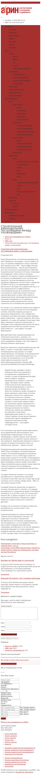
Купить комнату (17, 122)
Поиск (3, 718)
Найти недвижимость (11, 98)
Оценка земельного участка (15, 762)
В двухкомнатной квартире (25, 125)
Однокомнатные (21, 110)
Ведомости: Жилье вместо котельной (17, 560)
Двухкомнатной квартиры (24, 146)
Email (3, 627)
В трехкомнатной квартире (25, 128)
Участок (15, 65)
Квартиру (15, 56)
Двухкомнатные (21, 113)
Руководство (13, 32)
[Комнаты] (10, 687)
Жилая (11, 101)
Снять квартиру (11, 734)
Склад (18, 176)
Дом (14, 62)
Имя (2, 623)
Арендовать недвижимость (17, 89)
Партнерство (12, 47)
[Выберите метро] (10, 700)
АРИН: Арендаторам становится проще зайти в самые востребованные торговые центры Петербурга (20, 550)
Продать (11, 53)
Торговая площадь (22, 164)
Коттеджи (16, 203)
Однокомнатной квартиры (24, 143)
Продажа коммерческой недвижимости (20, 748)
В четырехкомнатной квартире (26, 131)
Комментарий (6, 606)
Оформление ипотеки (15, 92)
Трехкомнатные (21, 116)
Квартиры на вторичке (14, 754)
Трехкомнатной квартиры (24, 149)
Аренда (15, 179)
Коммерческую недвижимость (21, 68)
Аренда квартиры (18, 137)
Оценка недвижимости (15, 95)
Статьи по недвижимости (14, 650)
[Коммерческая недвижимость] (10, 689)
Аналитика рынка (10, 212)
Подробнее (5, 574)
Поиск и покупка (13, 71)
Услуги (6, 50)
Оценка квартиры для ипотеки (17, 760)
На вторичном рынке (19, 74)
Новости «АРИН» (11, 646)
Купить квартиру (17, 104)
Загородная (12, 200)
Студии (19, 107)
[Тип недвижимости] (10, 684)
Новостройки (13, 197)
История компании (14, 35)
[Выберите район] (10, 693)
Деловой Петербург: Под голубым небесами (20, 578)
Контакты (7, 221)
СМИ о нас (8, 648)
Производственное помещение (26, 191)
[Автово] (10, 703)
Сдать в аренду (13, 86)
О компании (8, 26)
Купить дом (9, 740)
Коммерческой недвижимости (21, 80)
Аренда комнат (17, 152)
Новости (11, 38)
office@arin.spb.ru (12, 3)
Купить (15, 158)
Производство (21, 173)
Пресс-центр (12, 41)
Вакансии (11, 44)
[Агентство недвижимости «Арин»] (16, 14)
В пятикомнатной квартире (25, 134)
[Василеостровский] (10, 696)
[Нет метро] (10, 702)
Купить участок (11, 742)
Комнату (15, 59)
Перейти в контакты (9, 664)
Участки (15, 206)
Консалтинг (12, 218)
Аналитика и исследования (16, 215)
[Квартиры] (10, 685)
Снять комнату (10, 738)
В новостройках (17, 83)
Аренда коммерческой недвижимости (19, 750)
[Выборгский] (10, 698)
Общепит (19, 167)
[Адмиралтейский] (10, 695)
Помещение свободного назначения (27, 161)
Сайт (2, 630)
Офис (18, 170)
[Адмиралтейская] (10, 705)
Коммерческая (13, 155)
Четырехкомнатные (22, 119)
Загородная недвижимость (21, 77)
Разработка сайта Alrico (24, 772)
